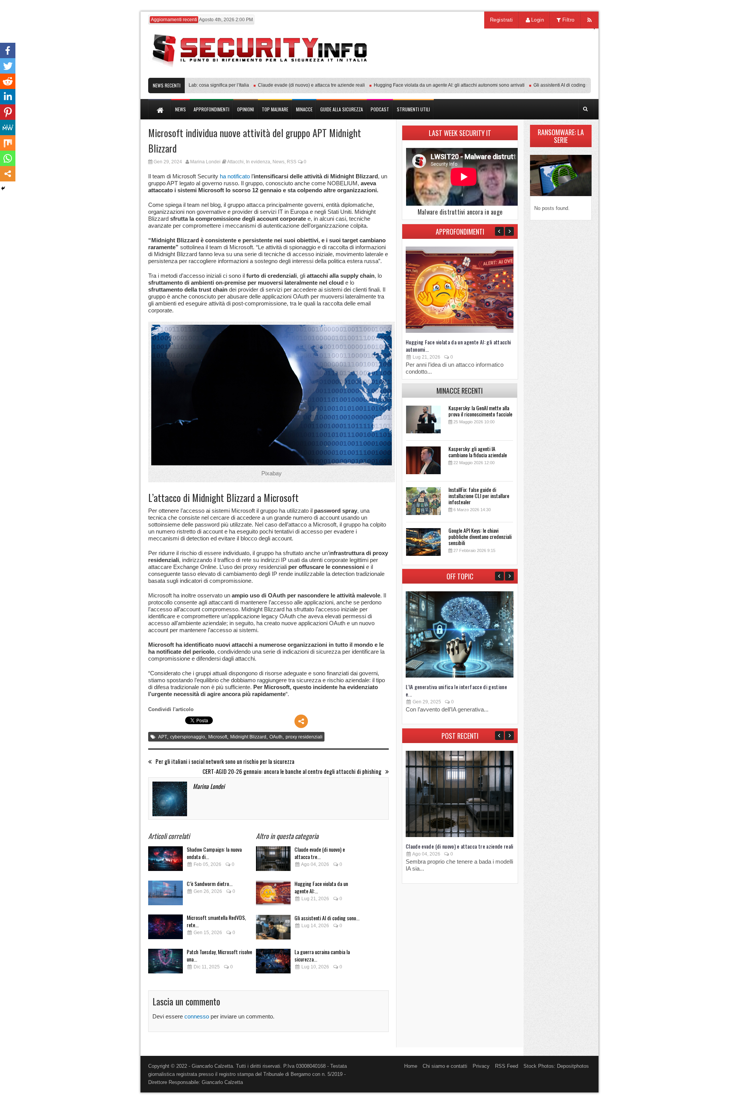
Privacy (481, 1066)
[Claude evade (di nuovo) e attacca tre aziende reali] (273, 860)
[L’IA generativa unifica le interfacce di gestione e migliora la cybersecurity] (459, 676)
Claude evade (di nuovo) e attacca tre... (319, 853)
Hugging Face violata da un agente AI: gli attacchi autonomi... (458, 345)
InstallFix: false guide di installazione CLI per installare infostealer (478, 495)
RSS (291, 161)
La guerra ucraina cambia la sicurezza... (322, 955)
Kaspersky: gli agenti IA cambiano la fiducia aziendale (477, 452)
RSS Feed (506, 1066)
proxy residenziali (304, 737)
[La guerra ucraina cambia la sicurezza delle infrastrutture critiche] (273, 963)
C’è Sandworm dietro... (209, 883)
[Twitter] (7, 66)
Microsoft (217, 737)
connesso (196, 1016)
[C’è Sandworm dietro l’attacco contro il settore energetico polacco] (165, 895)
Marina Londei (205, 161)
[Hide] (3, 188)
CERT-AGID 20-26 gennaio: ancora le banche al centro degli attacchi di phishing (291, 771)
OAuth (276, 737)
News (278, 161)
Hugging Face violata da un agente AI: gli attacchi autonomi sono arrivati (431, 85)
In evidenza (258, 161)
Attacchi (235, 161)
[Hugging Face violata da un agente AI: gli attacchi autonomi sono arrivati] (273, 895)
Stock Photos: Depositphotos (556, 1066)
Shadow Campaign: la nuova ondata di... (214, 853)
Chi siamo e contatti (445, 1066)
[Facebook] (7, 50)
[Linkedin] (7, 96)
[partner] (540, 74)
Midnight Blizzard (248, 737)
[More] (301, 721)
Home (410, 1066)
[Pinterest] (7, 112)
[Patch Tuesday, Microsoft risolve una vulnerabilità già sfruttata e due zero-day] (165, 963)
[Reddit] (7, 81)
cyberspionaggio (187, 737)
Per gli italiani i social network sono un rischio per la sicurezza (224, 761)
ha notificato (235, 176)
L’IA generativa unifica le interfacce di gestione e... (456, 690)
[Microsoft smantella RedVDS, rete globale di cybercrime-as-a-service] (165, 928)
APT (162, 737)
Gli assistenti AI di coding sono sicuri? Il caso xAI (565, 85)
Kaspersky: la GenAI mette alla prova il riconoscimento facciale (480, 411)
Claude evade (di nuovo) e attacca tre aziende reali (293, 85)
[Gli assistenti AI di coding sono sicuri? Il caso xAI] (273, 929)
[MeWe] (7, 127)
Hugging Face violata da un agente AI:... (321, 887)
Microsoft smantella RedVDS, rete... (216, 921)
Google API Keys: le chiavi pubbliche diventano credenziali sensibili (480, 536)
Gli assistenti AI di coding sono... (326, 918)
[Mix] (7, 143)
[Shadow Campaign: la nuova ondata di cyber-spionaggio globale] (165, 860)
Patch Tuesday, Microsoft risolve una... (219, 955)
